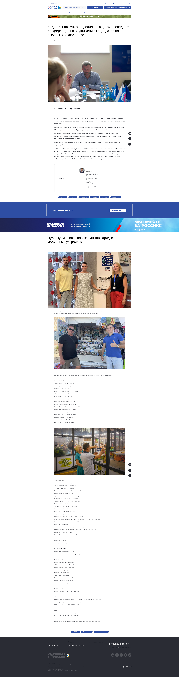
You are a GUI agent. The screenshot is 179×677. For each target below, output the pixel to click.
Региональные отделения (96, 642)
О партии (50, 12)
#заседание (104, 197)
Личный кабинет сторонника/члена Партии (118, 7)
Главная (49, 20)
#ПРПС (63, 197)
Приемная (101, 12)
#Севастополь (83, 197)
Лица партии (60, 12)
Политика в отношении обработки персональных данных (62, 670)
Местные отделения (89, 12)
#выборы (94, 197)
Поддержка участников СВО (89, 16)
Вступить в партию (126, 12)
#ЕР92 (75, 631)
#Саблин (73, 197)
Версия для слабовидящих (124, 3)
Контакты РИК (53, 645)
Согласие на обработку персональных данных (59, 672)
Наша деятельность (73, 12)
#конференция (115, 197)
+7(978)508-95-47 (119, 644)
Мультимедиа (113, 12)
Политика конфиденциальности (56, 669)
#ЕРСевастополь (87, 631)
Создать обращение (117, 210)
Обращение (95, 7)
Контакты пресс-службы (76, 645)
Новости (66, 20)
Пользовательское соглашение (55, 667)
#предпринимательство (101, 631)
